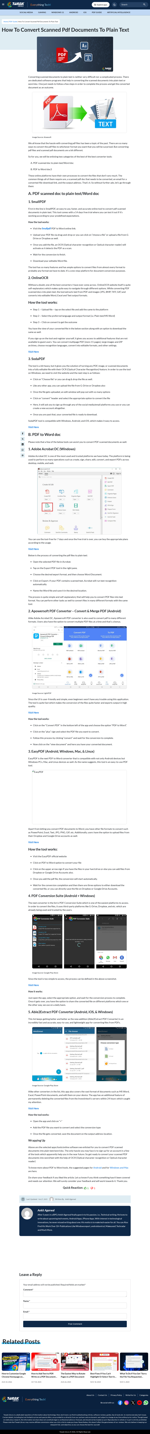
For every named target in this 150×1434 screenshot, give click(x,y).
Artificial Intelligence (118, 12)
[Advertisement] (75, 1255)
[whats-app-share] (23, 450)
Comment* (28, 1289)
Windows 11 (57, 12)
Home (6, 22)
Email (26, 1311)
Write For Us (131, 1395)
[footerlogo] (12, 1399)
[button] (114, 4)
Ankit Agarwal (70, 1199)
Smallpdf (46, 228)
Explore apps (102, 5)
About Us (90, 1395)
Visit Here (33, 351)
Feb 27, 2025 (42, 1199)
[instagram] (126, 1402)
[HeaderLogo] (17, 4)
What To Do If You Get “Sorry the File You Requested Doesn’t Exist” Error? (133, 1376)
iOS (84, 12)
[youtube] (139, 1402)
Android (73, 12)
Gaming (42, 12)
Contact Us (102, 1395)
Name (26, 1301)
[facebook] (23, 433)
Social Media (26, 12)
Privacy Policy (116, 1395)
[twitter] (23, 439)
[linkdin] (23, 444)
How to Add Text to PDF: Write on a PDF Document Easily (43, 1376)
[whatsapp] (146, 1402)
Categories (143, 1395)
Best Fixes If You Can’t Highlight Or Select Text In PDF (102, 1376)
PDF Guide (97, 12)
